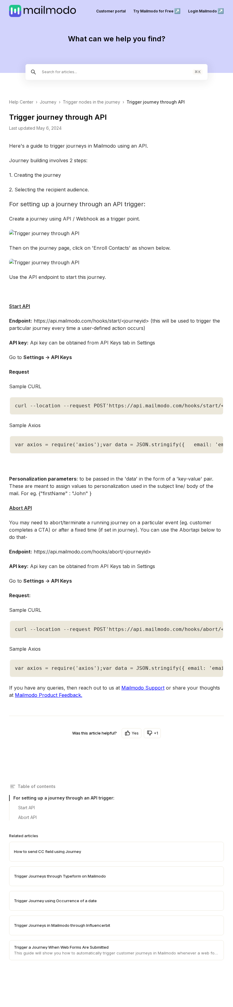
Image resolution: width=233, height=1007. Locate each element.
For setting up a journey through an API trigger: (63, 797)
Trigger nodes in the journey (91, 101)
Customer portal (111, 11)
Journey (48, 101)
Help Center (21, 101)
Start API (26, 807)
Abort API (27, 817)
